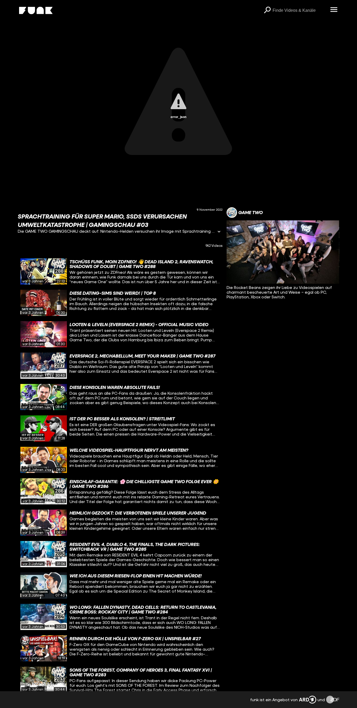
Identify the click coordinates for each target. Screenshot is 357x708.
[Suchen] (267, 10)
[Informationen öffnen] (219, 232)
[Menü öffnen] (334, 10)
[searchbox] (300, 10)
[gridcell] (120, 271)
